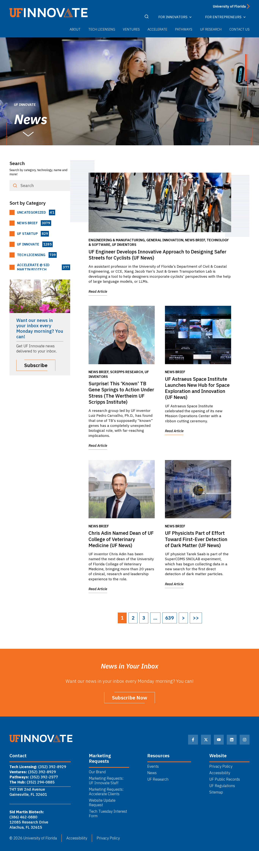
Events (153, 766)
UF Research (211, 29)
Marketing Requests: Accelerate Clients (106, 791)
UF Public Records (224, 779)
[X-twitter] (206, 740)
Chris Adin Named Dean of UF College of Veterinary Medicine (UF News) (121, 539)
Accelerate (157, 29)
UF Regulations (222, 785)
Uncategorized (35, 212)
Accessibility (219, 773)
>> (196, 618)
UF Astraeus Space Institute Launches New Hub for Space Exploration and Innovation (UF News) (197, 388)
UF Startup (32, 233)
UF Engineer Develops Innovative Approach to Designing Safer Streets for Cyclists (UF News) (157, 255)
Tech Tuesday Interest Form (108, 813)
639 (169, 618)
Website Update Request (102, 802)
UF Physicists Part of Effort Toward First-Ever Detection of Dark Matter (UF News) (196, 539)
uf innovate (25, 104)
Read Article (98, 291)
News (152, 773)
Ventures (131, 29)
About (75, 29)
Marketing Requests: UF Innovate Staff (107, 780)
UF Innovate (34, 244)
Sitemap (216, 792)
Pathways (183, 29)
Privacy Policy (220, 766)
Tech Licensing (101, 29)
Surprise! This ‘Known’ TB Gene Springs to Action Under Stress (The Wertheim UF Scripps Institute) (121, 392)
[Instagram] (245, 740)
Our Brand (97, 772)
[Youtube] (219, 740)
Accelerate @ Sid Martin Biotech (43, 267)
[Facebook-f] (193, 740)
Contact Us (239, 29)
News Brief (33, 223)
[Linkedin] (232, 740)
